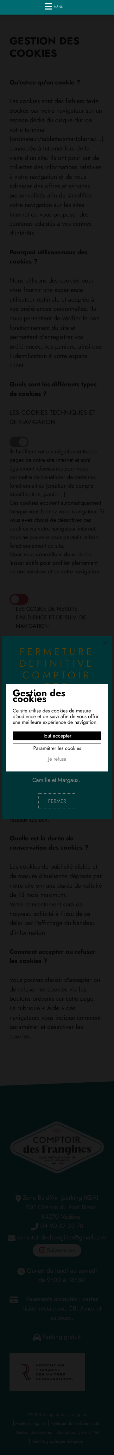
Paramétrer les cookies (57, 748)
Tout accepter (57, 735)
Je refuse (57, 759)
